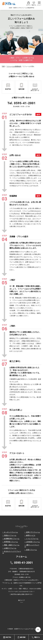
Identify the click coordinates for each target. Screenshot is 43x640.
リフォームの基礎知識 (14, 66)
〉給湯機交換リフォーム (10, 538)
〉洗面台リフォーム (9, 535)
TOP (3, 66)
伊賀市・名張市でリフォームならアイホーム (22, 629)
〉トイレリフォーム (31, 538)
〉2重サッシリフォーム (31, 545)
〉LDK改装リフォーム (32, 542)
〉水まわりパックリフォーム (11, 552)
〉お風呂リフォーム (9, 548)
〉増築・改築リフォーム (10, 545)
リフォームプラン (21, 526)
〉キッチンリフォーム (10, 532)
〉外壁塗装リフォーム (10, 542)
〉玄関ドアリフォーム (32, 532)
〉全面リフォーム (30, 550)
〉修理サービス (29, 535)
